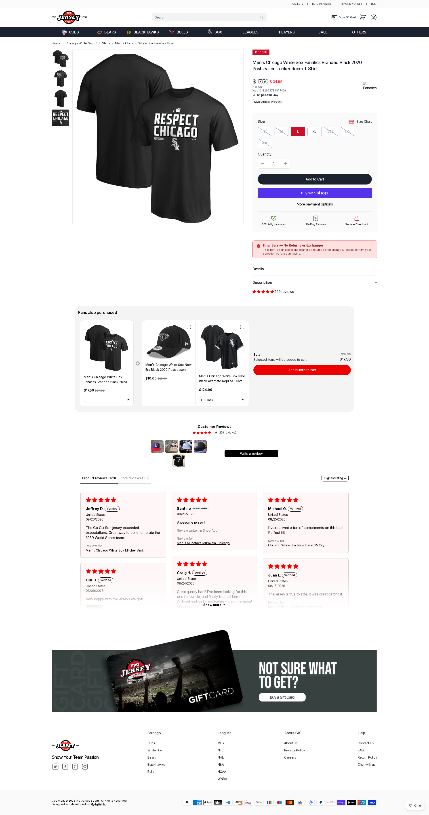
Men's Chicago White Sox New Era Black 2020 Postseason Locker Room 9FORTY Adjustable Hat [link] (168, 367)
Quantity (264, 154)
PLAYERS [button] (287, 32)
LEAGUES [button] (251, 32)
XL (314, 131)
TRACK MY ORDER (351, 3)
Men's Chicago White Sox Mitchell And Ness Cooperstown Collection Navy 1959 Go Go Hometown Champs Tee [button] (114, 550)
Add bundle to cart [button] (302, 370)
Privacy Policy (294, 750)
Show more (212, 605)
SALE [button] (322, 32)
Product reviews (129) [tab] (99, 478)
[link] (107, 347)
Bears (110, 32)
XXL (333, 133)
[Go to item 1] (157, 446)
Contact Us (366, 743)
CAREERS (297, 3)
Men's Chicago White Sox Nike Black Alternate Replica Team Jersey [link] (222, 379)
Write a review (251, 453)
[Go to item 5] (178, 460)
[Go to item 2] (171, 446)
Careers (290, 757)
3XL (350, 133)
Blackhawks (146, 32)
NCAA (222, 772)
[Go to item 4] (200, 446)
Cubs (74, 32)
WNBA (222, 779)
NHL (221, 757)
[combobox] (209, 17)
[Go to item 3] (185, 446)
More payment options (315, 204)
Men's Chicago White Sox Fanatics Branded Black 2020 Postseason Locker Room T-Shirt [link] (105, 380)
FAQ (361, 750)
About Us (291, 743)
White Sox (155, 750)
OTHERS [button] (359, 32)
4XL (267, 144)
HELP (374, 3)
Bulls (182, 32)
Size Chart (364, 121)
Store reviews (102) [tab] (134, 478)
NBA (221, 764)
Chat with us (366, 764)
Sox (218, 32)
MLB (221, 743)
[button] (263, 291)
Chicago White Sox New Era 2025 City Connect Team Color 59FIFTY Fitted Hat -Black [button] (297, 545)
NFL (220, 750)
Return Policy (367, 757)
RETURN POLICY (321, 3)
